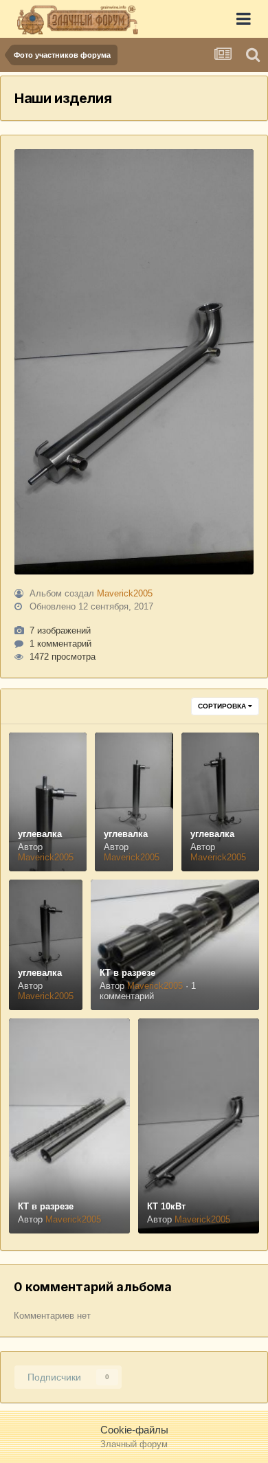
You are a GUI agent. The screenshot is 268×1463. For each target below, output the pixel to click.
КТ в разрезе (127, 973)
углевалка (40, 834)
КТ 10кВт (166, 1206)
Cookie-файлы (134, 1430)
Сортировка (223, 706)
